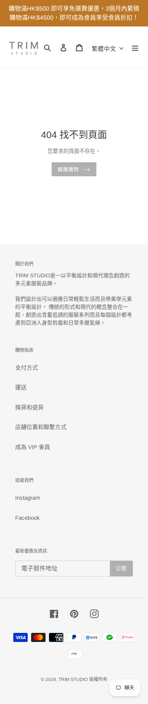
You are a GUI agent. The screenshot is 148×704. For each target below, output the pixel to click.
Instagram (27, 497)
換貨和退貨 (29, 407)
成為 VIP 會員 (32, 447)
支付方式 (26, 367)
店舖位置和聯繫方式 (40, 427)
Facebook (27, 517)
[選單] (135, 47)
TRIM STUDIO (73, 679)
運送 (21, 387)
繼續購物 (68, 169)
